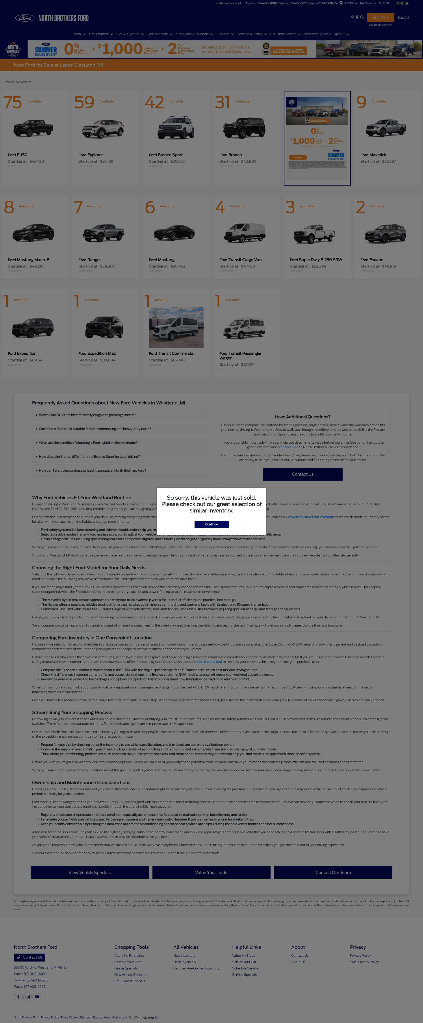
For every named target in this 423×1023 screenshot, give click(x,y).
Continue (211, 524)
